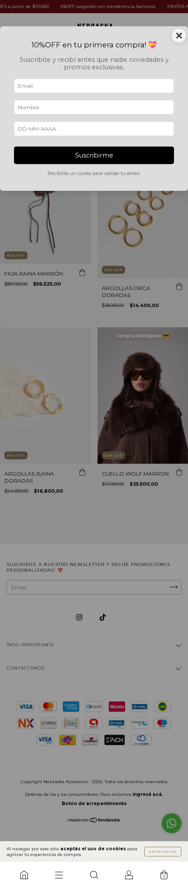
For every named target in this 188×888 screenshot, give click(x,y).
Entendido (163, 851)
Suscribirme (94, 155)
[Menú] (59, 874)
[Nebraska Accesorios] (24, 874)
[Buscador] (94, 874)
